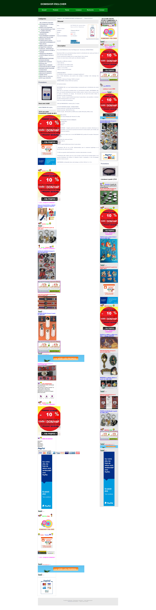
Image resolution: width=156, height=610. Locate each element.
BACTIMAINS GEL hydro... (46, 107)
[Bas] (77, 41)
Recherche (90, 10)
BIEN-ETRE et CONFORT (46, 65)
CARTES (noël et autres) (46, 40)
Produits (55, 10)
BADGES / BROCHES (45, 39)
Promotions (43, 82)
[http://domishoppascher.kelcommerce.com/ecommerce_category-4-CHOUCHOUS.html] (47, 266)
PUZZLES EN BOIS (44, 60)
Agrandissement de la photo (92, 38)
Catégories (59, 18)
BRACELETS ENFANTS (46, 73)
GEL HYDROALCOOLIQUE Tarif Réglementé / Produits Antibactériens (47, 24)
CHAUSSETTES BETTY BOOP (47, 66)
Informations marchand (78, 600)
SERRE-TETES (43, 74)
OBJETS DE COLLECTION (46, 37)
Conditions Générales (67, 600)
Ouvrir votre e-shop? (84, 601)
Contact (101, 10)
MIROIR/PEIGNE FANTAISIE (47, 58)
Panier (67, 10)
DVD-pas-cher (43, 63)
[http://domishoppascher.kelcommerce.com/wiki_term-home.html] (47, 186)
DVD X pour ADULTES (45, 78)
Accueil (44, 10)
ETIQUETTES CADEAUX (46, 47)
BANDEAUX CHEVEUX (46, 71)
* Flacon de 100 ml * (88, 18)
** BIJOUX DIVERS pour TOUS (47, 29)
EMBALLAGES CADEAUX (46, 45)
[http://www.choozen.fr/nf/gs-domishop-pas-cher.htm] (51, 553)
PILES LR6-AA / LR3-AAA (46, 76)
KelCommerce (76, 601)
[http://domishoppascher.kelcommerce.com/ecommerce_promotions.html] (47, 358)
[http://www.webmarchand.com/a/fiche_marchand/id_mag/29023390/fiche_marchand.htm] (42, 553)
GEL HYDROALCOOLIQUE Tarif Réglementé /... (73, 18)
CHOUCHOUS (43, 70)
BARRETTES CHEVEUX (46, 61)
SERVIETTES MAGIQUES (46, 53)
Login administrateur (88, 600)
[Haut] (77, 40)
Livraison (79, 10)
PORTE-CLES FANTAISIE (46, 27)
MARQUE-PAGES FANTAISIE (47, 68)
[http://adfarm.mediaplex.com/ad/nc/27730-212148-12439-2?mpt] (47, 161)
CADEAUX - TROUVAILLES (47, 48)
